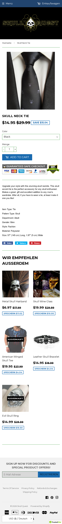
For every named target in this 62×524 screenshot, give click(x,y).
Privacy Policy (27, 488)
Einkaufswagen (50, 3)
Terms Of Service (11, 488)
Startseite (6, 43)
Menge (6, 144)
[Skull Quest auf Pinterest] (51, 497)
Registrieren (49, 474)
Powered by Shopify (40, 506)
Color (4, 131)
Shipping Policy (30, 492)
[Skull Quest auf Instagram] (57, 497)
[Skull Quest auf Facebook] (46, 497)
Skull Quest (22, 506)
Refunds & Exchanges (47, 488)
